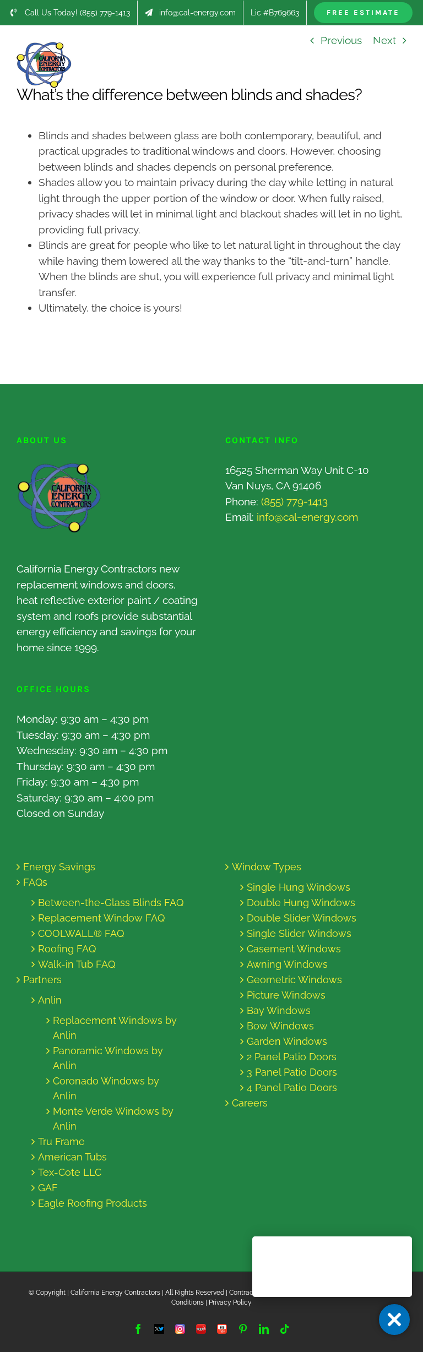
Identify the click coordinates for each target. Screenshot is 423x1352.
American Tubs (72, 1157)
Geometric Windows (294, 979)
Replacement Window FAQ (101, 918)
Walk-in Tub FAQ (76, 964)
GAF (48, 1187)
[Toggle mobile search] (378, 47)
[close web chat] (394, 1319)
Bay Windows (279, 1010)
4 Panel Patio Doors (292, 1087)
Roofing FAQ (67, 949)
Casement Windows (294, 949)
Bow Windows (280, 1026)
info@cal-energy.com (307, 517)
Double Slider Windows (301, 918)
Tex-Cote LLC (69, 1172)
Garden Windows (287, 1041)
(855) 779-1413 (294, 501)
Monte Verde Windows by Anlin (113, 1118)
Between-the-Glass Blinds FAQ (110, 902)
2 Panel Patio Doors (292, 1056)
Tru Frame (61, 1141)
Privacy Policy (230, 1302)
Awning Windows (287, 964)
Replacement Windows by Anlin (115, 1028)
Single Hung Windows (298, 887)
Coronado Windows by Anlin (106, 1088)
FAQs (35, 882)
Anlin (50, 1000)
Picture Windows (286, 995)
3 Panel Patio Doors (292, 1072)
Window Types (266, 867)
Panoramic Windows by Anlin (108, 1058)
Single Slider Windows (299, 933)
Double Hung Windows (301, 902)
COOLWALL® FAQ (81, 933)
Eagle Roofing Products (92, 1203)
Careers (250, 1103)
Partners (42, 979)
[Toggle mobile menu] (400, 47)
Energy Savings (59, 867)
